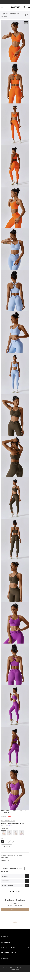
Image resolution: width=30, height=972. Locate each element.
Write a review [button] (15, 909)
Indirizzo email (5, 860)
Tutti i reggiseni (9, 13)
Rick (18, 969)
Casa (2, 13)
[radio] (3, 833)
